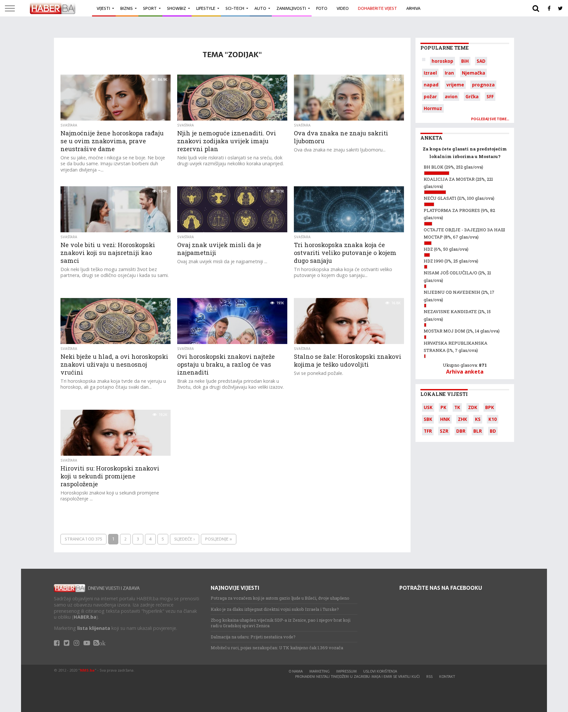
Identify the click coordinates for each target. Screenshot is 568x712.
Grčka (472, 96)
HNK (445, 419)
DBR (460, 431)
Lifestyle (205, 8)
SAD (481, 61)
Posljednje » (218, 539)
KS (478, 419)
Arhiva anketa (465, 371)
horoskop (442, 61)
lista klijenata (93, 628)
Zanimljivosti (291, 8)
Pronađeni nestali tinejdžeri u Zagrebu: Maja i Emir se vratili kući (357, 676)
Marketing (319, 671)
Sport (150, 8)
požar (430, 96)
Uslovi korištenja (380, 671)
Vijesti (103, 8)
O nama (296, 671)
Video (343, 8)
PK (443, 407)
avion (451, 96)
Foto (321, 8)
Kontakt (447, 676)
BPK (489, 407)
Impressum (346, 671)
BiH (465, 61)
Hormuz (433, 108)
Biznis (126, 8)
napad (431, 84)
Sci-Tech (234, 8)
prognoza (483, 84)
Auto (260, 8)
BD (493, 431)
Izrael (430, 73)
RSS (429, 676)
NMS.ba (87, 670)
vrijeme (455, 84)
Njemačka (473, 73)
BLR (477, 431)
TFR (428, 431)
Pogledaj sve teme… (490, 119)
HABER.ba (85, 617)
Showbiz (176, 8)
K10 (492, 419)
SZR (444, 431)
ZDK (472, 407)
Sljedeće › (184, 539)
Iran (449, 73)
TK (457, 407)
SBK (428, 419)
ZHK (462, 419)
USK (428, 407)
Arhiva (413, 8)
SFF (490, 96)
